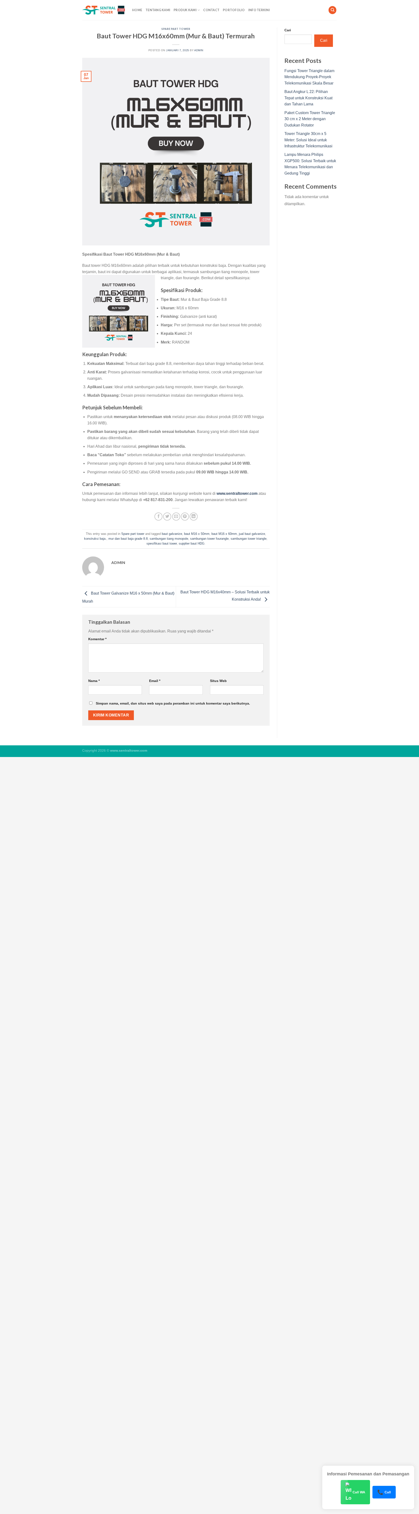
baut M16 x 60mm (224, 534)
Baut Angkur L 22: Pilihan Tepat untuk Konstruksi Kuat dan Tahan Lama (308, 98)
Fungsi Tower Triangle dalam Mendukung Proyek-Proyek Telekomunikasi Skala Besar (309, 77)
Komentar (97, 639)
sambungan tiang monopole (169, 538)
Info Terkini (259, 10)
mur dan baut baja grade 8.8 (128, 538)
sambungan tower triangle (248, 538)
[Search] (332, 10)
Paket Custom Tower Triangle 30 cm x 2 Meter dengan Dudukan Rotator (309, 119)
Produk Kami (185, 10)
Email (154, 681)
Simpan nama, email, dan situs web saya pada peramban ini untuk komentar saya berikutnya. (173, 703)
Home (137, 10)
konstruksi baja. (95, 538)
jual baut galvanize (252, 534)
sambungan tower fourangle (209, 538)
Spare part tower (175, 28)
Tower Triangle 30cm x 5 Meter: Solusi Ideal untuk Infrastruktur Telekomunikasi (308, 140)
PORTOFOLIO (234, 10)
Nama (94, 681)
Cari (287, 30)
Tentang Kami (157, 10)
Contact (211, 10)
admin (198, 50)
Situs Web (218, 681)
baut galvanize (172, 534)
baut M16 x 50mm (197, 534)
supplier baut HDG (191, 543)
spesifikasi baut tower (161, 543)
